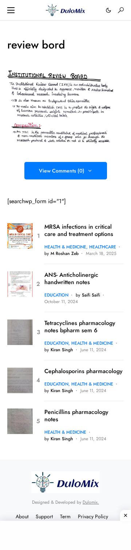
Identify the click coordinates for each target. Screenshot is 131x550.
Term (65, 516)
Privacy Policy (93, 516)
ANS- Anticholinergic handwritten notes (71, 278)
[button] (11, 10)
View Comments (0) (61, 170)
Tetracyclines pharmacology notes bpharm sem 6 (79, 326)
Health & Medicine (65, 247)
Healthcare (102, 247)
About (22, 516)
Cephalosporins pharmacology (83, 371)
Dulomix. (91, 502)
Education (56, 295)
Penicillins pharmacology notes (76, 415)
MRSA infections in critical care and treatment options (78, 230)
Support (44, 516)
